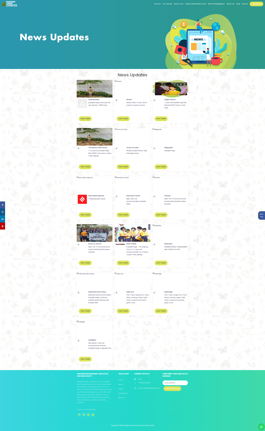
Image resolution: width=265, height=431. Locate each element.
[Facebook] (79, 415)
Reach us (122, 398)
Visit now (85, 119)
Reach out (230, 4)
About (121, 384)
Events (121, 389)
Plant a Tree (178, 4)
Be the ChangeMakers (216, 4)
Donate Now (123, 393)
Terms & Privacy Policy (146, 425)
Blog (238, 4)
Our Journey (167, 4)
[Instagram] (84, 415)
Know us (157, 4)
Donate (245, 4)
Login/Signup (256, 4)
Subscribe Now (172, 388)
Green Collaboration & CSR (195, 4)
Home (121, 380)
